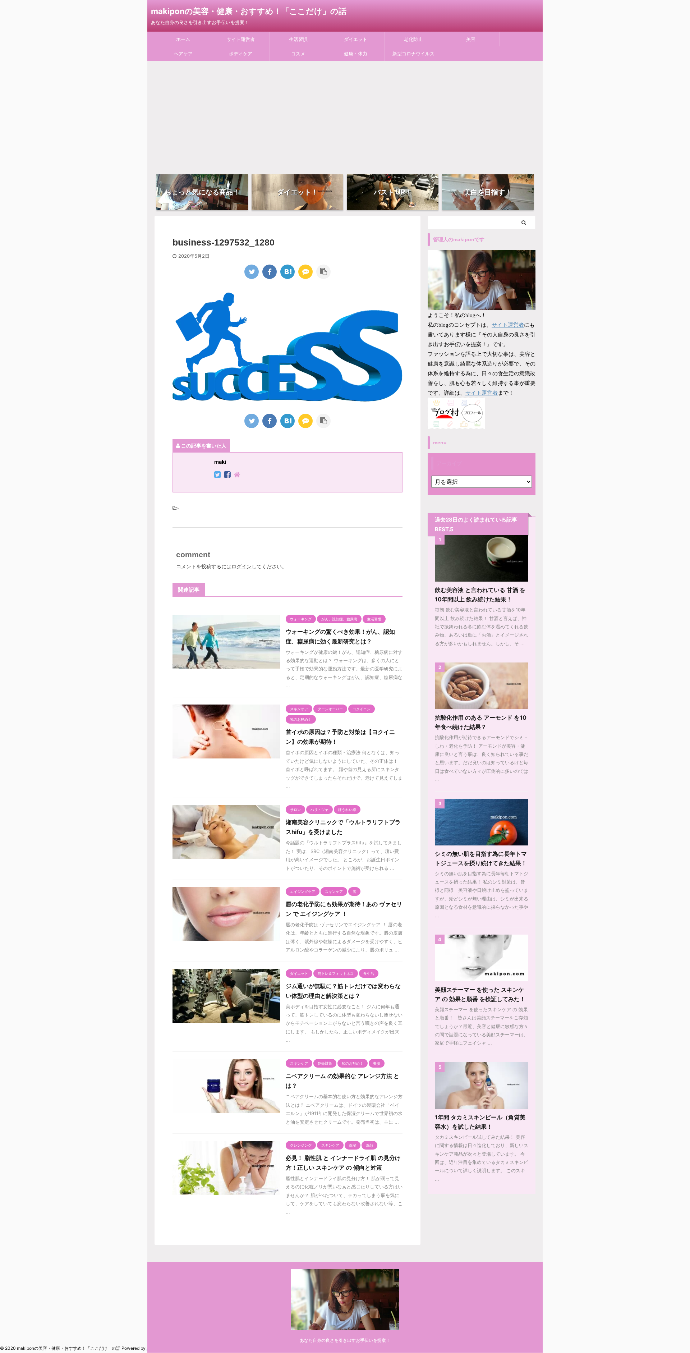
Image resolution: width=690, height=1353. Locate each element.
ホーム (183, 39)
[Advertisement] (345, 115)
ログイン (241, 566)
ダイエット (355, 39)
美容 (470, 39)
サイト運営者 (241, 39)
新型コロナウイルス (413, 53)
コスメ (298, 53)
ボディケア (240, 53)
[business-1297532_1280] (287, 272)
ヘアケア (183, 53)
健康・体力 (355, 53)
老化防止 (413, 39)
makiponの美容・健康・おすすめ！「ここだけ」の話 (248, 11)
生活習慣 (298, 39)
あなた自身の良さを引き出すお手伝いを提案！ (345, 1340)
